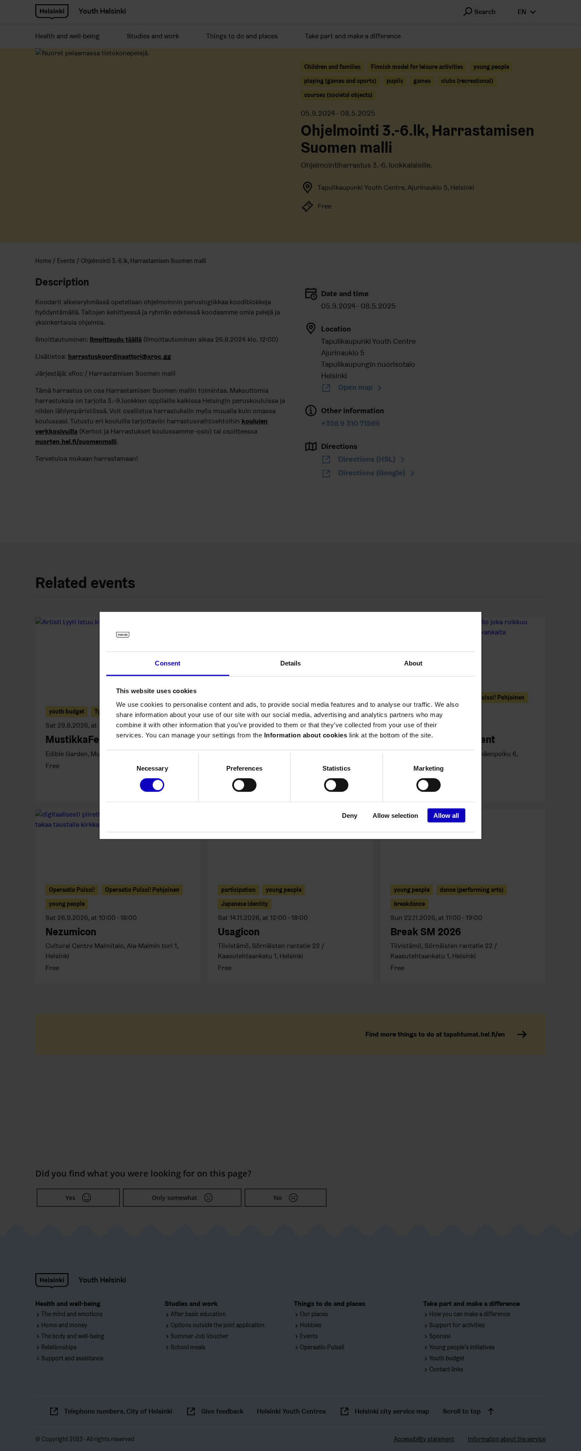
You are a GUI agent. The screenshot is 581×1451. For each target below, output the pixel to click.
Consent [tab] (167, 663)
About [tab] (413, 663)
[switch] (244, 785)
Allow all (446, 815)
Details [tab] (290, 663)
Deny (349, 815)
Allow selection (395, 815)
